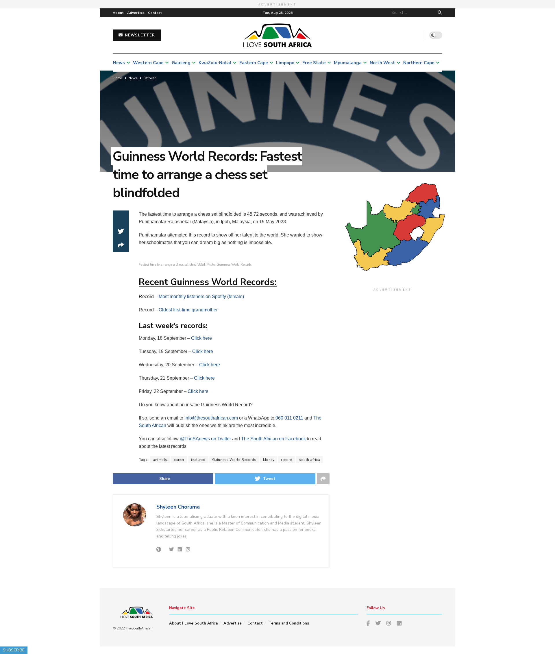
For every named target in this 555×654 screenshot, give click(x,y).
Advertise (136, 12)
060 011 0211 (289, 417)
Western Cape (148, 63)
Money (269, 459)
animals (160, 459)
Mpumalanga (348, 63)
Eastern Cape (253, 63)
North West (382, 63)
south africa (309, 459)
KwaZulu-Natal (215, 63)
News (119, 63)
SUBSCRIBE (14, 650)
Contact (155, 12)
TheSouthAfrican (139, 628)
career (179, 459)
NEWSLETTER (139, 35)
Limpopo (285, 63)
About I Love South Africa (193, 623)
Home (118, 78)
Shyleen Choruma (178, 506)
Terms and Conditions (289, 623)
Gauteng (181, 63)
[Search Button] (439, 12)
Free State (314, 63)
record (286, 459)
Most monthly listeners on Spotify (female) (201, 296)
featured (198, 459)
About (118, 12)
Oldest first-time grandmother (188, 309)
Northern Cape (418, 63)
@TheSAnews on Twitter (205, 438)
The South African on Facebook (273, 438)
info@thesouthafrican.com (211, 417)
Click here (201, 338)
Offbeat (149, 78)
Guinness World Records (234, 459)
